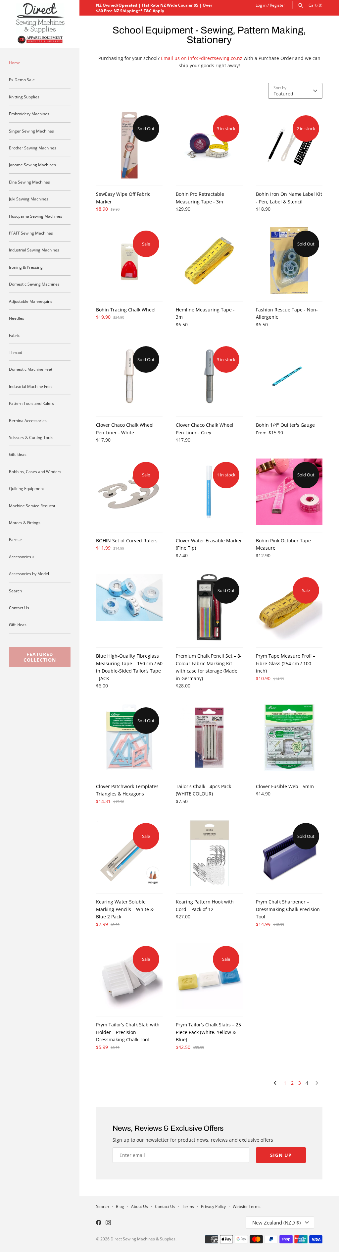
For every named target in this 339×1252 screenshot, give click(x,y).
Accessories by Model (29, 573)
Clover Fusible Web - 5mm (285, 786)
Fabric (14, 335)
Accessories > (21, 556)
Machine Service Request (32, 505)
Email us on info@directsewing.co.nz (201, 58)
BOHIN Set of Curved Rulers (127, 540)
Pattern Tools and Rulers (31, 403)
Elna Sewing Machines (29, 182)
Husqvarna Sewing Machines (35, 216)
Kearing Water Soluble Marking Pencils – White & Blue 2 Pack (125, 909)
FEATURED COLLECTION (40, 657)
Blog (120, 1206)
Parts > (15, 539)
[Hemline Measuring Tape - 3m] (209, 260)
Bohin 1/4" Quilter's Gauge (285, 425)
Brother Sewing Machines (32, 147)
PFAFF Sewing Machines (31, 233)
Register (277, 5)
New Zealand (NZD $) (276, 1222)
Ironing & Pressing (26, 267)
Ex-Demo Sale (22, 79)
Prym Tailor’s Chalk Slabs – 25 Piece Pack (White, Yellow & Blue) (208, 1032)
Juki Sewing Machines (28, 198)
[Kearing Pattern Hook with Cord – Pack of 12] (209, 853)
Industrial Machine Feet (30, 386)
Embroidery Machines (29, 113)
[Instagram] (108, 1223)
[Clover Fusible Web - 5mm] (289, 737)
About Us (139, 1206)
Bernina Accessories (28, 420)
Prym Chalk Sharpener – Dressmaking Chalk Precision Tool (288, 909)
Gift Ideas (17, 454)
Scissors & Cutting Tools (31, 437)
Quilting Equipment (26, 488)
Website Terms (247, 1206)
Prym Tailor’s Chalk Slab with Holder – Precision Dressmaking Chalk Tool (128, 1032)
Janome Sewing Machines (32, 164)
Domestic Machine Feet (30, 369)
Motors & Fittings (24, 522)
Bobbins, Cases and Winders (35, 471)
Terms (188, 1206)
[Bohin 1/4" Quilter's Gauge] (289, 376)
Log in (261, 5)
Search (15, 590)
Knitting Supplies (24, 96)
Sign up (281, 1155)
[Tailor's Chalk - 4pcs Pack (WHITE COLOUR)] (209, 737)
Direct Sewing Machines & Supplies (143, 1238)
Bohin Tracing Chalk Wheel (126, 309)
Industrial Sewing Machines (34, 249)
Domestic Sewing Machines (34, 284)
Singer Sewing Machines (31, 131)
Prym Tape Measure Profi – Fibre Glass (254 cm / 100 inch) (285, 663)
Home (14, 62)
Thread (15, 352)
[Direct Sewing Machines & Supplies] (39, 24)
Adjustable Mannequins (30, 301)
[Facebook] (98, 1223)
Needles (16, 318)
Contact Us (19, 607)
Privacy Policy (213, 1206)
